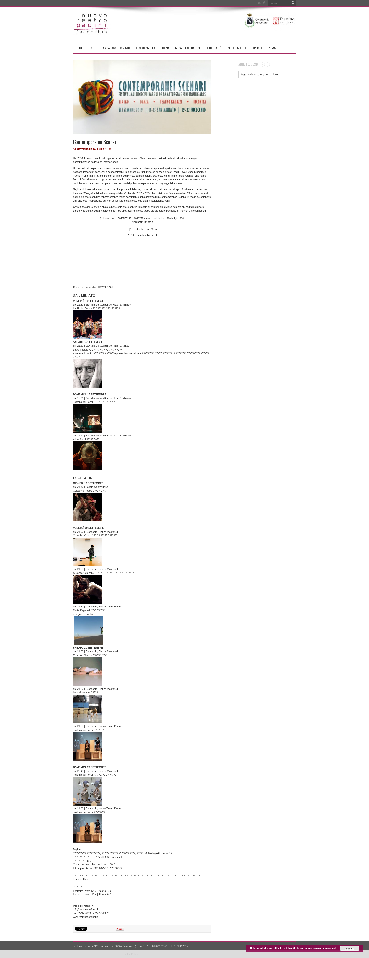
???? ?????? (89, 610)
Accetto (349, 948)
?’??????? (89, 730)
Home (79, 48)
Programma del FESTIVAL (93, 287)
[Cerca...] (293, 3)
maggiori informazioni (324, 948)
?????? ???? (90, 655)
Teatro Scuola (145, 48)
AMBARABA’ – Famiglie (116, 48)
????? (85, 692)
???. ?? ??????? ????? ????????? (103, 573)
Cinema (165, 48)
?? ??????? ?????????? (96, 308)
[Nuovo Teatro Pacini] (92, 33)
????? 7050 (86, 439)
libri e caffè (213, 48)
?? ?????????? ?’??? (95, 401)
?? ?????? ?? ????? (94, 774)
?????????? (89, 490)
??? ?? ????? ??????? (95, 535)
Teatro (92, 48)
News (272, 48)
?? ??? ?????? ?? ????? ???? (97, 349)
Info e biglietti (236, 48)
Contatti (257, 48)
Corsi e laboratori (187, 48)
